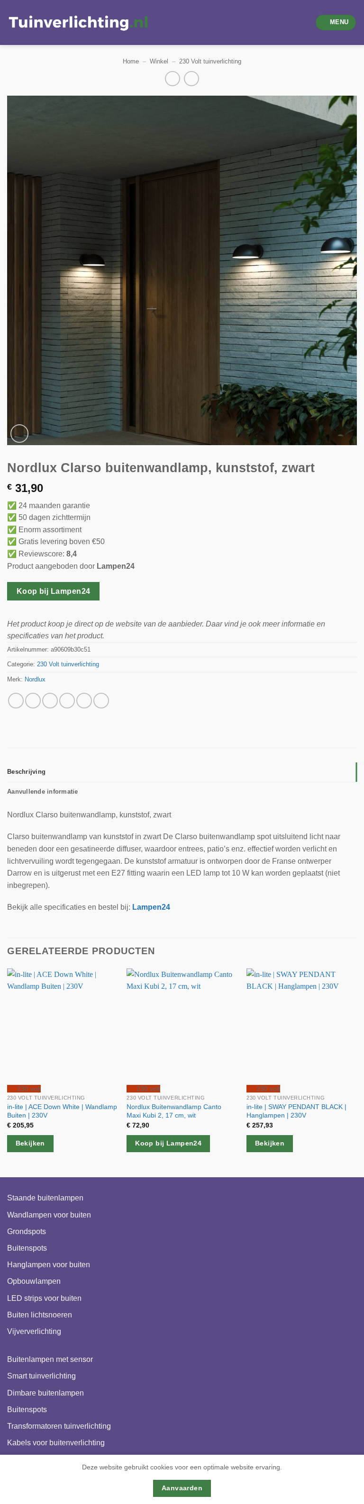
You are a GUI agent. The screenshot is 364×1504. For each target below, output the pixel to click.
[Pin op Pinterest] (84, 700)
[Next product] (172, 78)
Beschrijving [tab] (26, 771)
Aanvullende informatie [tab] (42, 791)
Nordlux (35, 679)
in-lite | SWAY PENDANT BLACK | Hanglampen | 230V (296, 1111)
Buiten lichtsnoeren (39, 1315)
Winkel (159, 61)
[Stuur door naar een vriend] (67, 700)
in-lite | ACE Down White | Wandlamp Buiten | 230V (62, 1111)
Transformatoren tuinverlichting (59, 1426)
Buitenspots (27, 1248)
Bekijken (30, 1143)
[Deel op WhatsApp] (16, 700)
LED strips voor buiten (44, 1298)
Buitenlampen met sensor (50, 1359)
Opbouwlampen (34, 1281)
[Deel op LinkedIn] (101, 700)
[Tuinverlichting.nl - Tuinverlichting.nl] (78, 22)
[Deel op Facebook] (33, 700)
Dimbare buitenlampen (45, 1393)
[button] (336, 22)
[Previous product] (191, 78)
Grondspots (26, 1231)
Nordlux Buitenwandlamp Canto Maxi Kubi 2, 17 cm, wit (174, 1111)
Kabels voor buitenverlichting (56, 1443)
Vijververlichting (34, 1331)
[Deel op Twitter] (50, 700)
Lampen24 (151, 907)
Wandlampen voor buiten (49, 1215)
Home (131, 61)
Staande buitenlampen (45, 1198)
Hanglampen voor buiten (48, 1265)
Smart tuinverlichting (41, 1376)
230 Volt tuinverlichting (210, 61)
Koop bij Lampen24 (54, 591)
